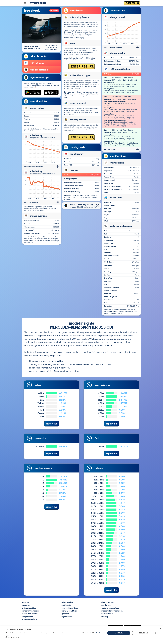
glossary (65, 614)
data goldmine (107, 602)
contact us (26, 605)
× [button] (160, 628)
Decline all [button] (143, 633)
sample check (27, 616)
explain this (51, 423)
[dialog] (81, 633)
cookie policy (67, 605)
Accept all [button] (119, 633)
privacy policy (67, 602)
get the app (106, 605)
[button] (55, 637)
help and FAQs (107, 614)
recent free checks (29, 614)
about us (25, 602)
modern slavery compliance (113, 611)
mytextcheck (67, 616)
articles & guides (29, 608)
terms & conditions (69, 611)
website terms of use (110, 608)
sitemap (104, 616)
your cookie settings (70, 608)
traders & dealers (29, 619)
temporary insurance (30, 611)
